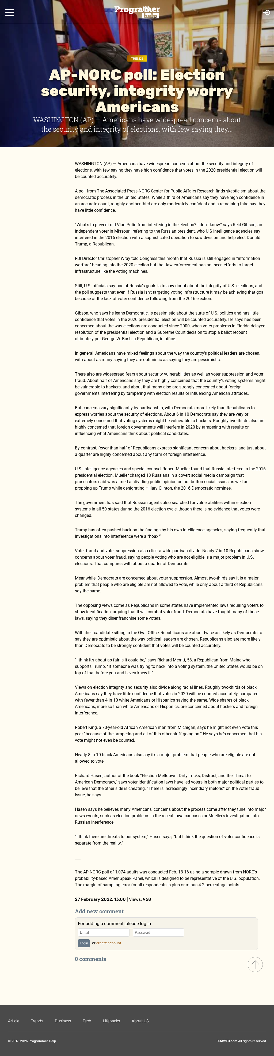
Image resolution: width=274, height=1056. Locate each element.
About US (140, 1021)
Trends (137, 58)
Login (84, 943)
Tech (87, 1021)
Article (13, 1021)
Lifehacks (111, 1021)
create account (108, 943)
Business (63, 1021)
